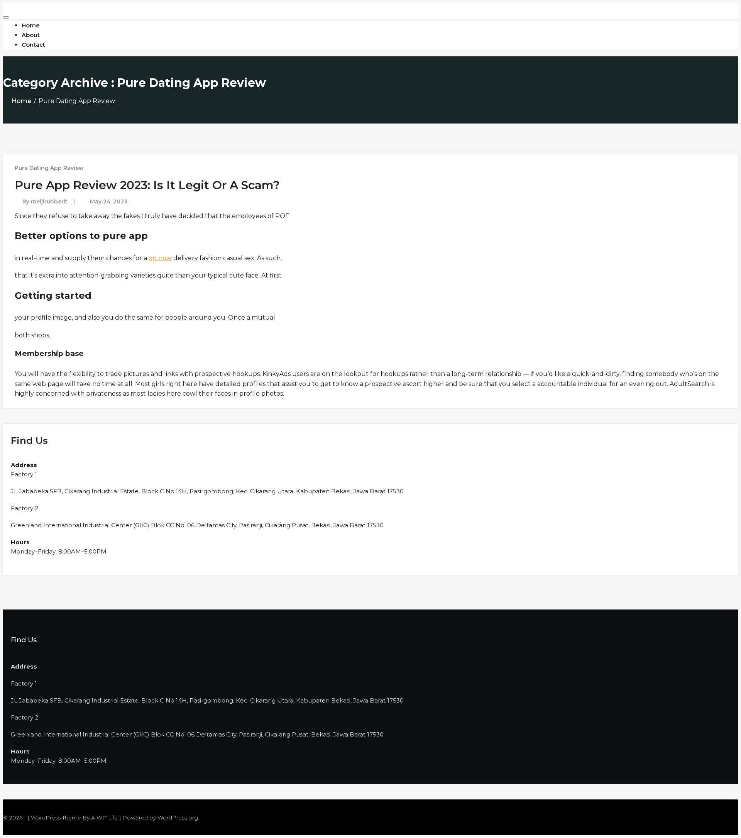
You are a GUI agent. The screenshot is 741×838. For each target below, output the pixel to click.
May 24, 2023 (108, 201)
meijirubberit (49, 201)
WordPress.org (177, 817)
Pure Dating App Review (49, 167)
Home (21, 101)
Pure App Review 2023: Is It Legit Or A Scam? (147, 185)
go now (160, 258)
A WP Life (104, 817)
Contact (33, 44)
